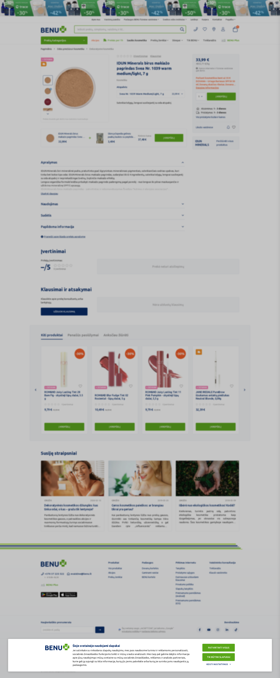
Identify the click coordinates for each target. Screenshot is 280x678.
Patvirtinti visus (218, 647)
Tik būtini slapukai (218, 657)
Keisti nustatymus (217, 664)
